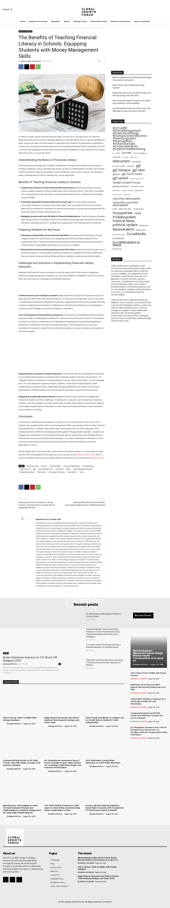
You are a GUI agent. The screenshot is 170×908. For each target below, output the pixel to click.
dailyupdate (121, 161)
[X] (166, 9)
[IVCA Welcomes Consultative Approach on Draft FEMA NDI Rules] (105, 743)
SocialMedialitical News (126, 243)
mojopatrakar (138, 209)
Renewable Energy (119, 234)
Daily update (136, 161)
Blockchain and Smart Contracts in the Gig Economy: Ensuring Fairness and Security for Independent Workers (37, 505)
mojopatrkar (123, 212)
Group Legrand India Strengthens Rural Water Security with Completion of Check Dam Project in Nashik (105, 807)
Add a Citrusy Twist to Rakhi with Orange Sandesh (128, 86)
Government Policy (137, 186)
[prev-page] (132, 744)
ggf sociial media (132, 174)
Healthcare (116, 190)
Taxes (81, 472)
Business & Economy (139, 679)
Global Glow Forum (137, 179)
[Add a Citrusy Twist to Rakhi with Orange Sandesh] (22, 700)
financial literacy (88, 466)
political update (125, 224)
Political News (124, 220)
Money (68, 469)
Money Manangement (27, 472)
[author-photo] (4, 723)
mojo (115, 208)
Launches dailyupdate (127, 198)
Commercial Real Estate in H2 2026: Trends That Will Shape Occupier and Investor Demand (131, 109)
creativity (125, 157)
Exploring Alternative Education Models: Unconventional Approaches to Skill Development (85, 503)
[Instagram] (157, 9)
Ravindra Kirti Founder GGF (31, 61)
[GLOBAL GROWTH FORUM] (85, 9)
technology (117, 249)
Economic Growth (119, 166)
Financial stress (25, 469)
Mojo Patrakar (125, 208)
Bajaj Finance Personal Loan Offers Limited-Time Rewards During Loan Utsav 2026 (132, 94)
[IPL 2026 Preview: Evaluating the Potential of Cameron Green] (75, 619)
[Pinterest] (32, 66)
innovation (127, 195)
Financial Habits (55, 466)
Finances (44, 466)
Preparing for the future (57, 472)
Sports (6, 653)
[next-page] (136, 744)
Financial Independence (71, 466)
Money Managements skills (82, 469)
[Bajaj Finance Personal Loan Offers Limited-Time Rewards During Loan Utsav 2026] (63, 700)
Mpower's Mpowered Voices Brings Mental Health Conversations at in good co (132, 78)
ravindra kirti (141, 230)
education (130, 166)
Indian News (138, 190)
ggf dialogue (122, 170)
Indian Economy (127, 190)
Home (21, 28)
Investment (59, 469)
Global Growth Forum (45, 469)
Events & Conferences (33, 28)
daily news (133, 157)
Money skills (42, 472)
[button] (8, 9)
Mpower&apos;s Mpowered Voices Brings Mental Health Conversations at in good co (148, 655)
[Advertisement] (62, 287)
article (118, 153)
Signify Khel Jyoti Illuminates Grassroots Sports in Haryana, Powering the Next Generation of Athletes (104, 662)
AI (113, 153)
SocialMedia (136, 233)
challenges (117, 157)
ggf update (120, 178)
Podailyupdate (124, 217)
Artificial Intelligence (140, 153)
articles (126, 152)
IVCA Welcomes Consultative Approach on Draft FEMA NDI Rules (103, 761)
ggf (34, 469)
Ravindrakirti (72, 472)
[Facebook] (149, 9)
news (137, 213)
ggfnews (116, 174)
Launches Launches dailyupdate (125, 203)
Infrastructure (117, 195)
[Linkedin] (47, 588)
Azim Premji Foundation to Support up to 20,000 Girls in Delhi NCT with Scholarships (131, 102)
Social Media (118, 238)
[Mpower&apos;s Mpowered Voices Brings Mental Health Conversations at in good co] (149, 641)
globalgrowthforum (121, 186)
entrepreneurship (32, 466)
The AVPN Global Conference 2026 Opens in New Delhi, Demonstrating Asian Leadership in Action (62, 807)
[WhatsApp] (38, 66)
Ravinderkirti (144, 225)
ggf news (138, 170)
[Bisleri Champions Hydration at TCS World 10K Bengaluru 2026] (32, 633)
